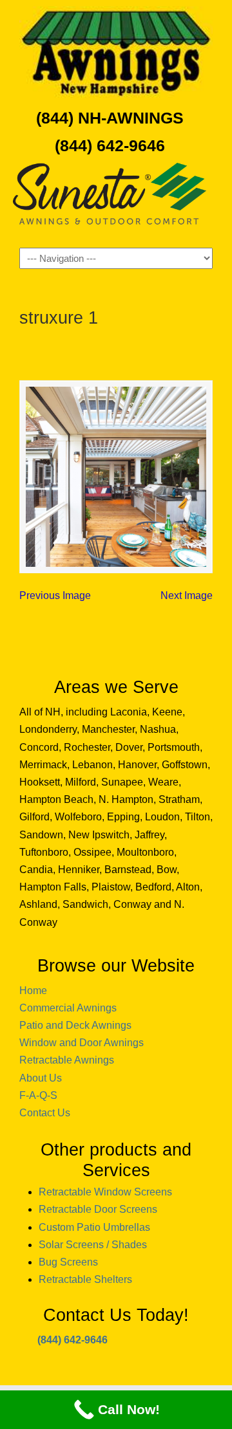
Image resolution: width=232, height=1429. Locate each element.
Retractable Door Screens (98, 1209)
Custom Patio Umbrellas (94, 1227)
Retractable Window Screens (105, 1191)
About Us (40, 1078)
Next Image (186, 595)
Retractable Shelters (85, 1279)
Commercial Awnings (68, 1007)
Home (33, 990)
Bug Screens (68, 1262)
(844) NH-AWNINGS (110, 118)
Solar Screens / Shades (93, 1244)
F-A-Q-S (38, 1095)
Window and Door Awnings (81, 1042)
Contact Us (44, 1112)
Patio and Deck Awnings (75, 1025)
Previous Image (55, 595)
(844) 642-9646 (110, 145)
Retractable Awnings (66, 1060)
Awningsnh (116, 52)
